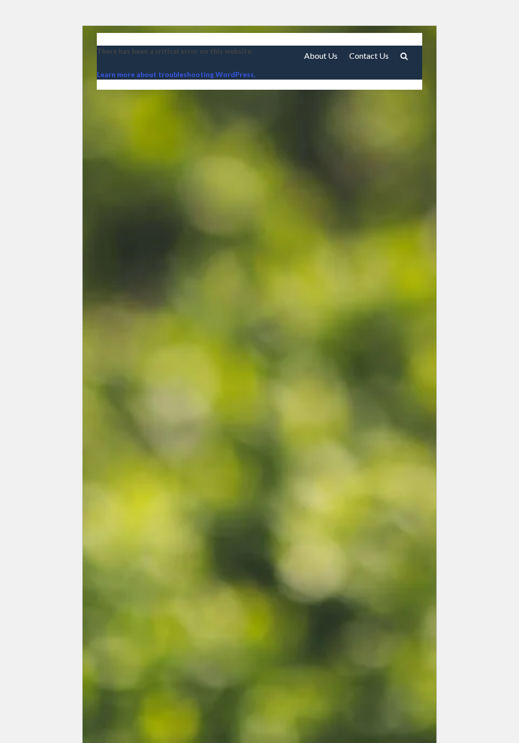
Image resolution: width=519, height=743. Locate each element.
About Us (321, 55)
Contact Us (369, 55)
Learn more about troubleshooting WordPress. (176, 74)
